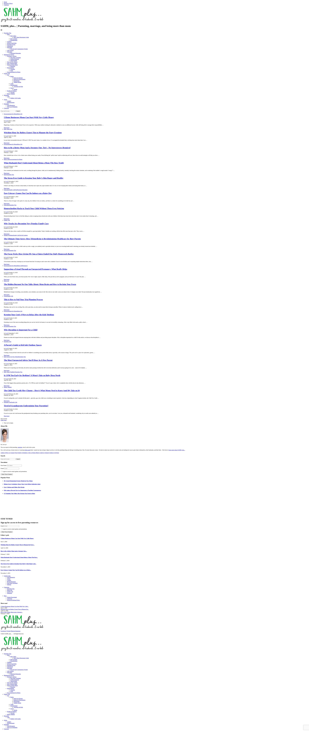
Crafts (11, 83)
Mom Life (9, 590)
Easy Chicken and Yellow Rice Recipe (14, 487)
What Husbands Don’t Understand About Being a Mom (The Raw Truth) (34, 163)
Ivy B (6, 120)
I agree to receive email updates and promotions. (14, 471)
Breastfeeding (13, 40)
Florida (15, 89)
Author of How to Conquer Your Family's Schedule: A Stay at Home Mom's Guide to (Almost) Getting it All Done (30, 452)
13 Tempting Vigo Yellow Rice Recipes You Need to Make (19, 493)
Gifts (8, 96)
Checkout (6, 5)
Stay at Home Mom (12, 63)
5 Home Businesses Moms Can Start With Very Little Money (29, 117)
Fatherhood (10, 46)
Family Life (7, 73)
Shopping (6, 95)
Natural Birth (13, 60)
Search (18, 111)
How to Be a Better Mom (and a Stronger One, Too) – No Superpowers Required (37, 148)
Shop (5, 596)
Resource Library (8, 3)
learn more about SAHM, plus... (177, 450)
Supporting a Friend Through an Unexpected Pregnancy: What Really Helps (35, 269)
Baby (8, 34)
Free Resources (11, 105)
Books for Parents (18, 78)
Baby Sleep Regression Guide (21, 37)
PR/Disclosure (10, 102)
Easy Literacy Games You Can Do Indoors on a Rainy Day (28, 193)
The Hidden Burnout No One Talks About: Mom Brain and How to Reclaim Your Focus (40, 284)
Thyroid (12, 92)
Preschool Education (15, 53)
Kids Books (17, 80)
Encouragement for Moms (13, 72)
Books (12, 76)
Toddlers (9, 41)
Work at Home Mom (12, 65)
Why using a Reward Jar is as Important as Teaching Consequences (22, 490)
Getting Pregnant (14, 59)
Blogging (12, 66)
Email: (2, 468)
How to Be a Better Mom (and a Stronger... (12, 612)
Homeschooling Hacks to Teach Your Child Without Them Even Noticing (34, 208)
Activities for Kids (18, 86)
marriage (20, 447)
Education (9, 51)
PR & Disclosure (11, 581)
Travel (12, 88)
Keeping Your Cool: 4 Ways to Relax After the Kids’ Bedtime (29, 315)
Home (5, 2)
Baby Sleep (13, 36)
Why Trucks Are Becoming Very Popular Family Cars (26, 223)
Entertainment (13, 85)
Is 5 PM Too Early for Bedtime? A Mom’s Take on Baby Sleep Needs (32, 375)
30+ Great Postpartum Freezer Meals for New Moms (18, 481)
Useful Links (7, 576)
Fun (8, 75)
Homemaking (10, 67)
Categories (6, 587)
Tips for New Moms (12, 62)
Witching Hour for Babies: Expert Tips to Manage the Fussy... (17, 544)
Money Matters (11, 93)
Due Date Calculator (15, 57)
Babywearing (13, 38)
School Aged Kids (11, 43)
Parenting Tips (7, 33)
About (5, 99)
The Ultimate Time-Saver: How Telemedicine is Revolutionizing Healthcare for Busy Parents (42, 239)
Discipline (9, 47)
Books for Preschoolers (19, 79)
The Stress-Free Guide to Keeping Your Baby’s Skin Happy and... (18, 563)
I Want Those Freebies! (6, 474)
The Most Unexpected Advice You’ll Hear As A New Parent (28, 360)
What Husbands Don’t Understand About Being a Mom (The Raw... (19, 557)
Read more (6, 127)
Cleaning (12, 69)
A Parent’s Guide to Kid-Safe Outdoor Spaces (23, 345)
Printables (6, 104)
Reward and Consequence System (19, 49)
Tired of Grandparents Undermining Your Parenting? (26, 406)
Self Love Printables (12, 106)
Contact (9, 101)
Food (11, 70)
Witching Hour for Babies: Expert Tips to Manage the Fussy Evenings (33, 133)
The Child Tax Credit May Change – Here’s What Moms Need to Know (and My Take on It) (42, 390)
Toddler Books (17, 82)
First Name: (4, 465)
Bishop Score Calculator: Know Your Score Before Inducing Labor (22, 484)
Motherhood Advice (9, 54)
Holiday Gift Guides (15, 98)
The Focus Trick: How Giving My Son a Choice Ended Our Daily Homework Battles (39, 254)
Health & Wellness (12, 91)
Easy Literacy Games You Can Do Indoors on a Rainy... (16, 570)
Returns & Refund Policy (13, 600)
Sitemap (9, 584)
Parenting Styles (11, 44)
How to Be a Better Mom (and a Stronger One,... (14, 551)
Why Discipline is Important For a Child (20, 330)
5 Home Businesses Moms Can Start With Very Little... (15, 606)
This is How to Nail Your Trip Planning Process (23, 299)
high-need (27, 450)
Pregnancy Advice (11, 56)
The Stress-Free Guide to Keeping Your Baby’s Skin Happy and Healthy (33, 178)
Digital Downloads (12, 597)
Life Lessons (10, 50)
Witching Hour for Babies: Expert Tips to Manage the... (15, 609)
